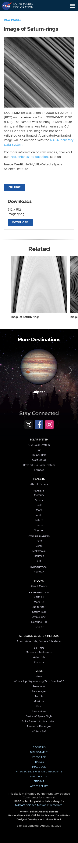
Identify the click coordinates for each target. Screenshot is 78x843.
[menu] (72, 6)
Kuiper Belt (39, 455)
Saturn (39, 520)
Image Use (39, 767)
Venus (39, 500)
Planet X (39, 571)
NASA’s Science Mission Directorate (38, 805)
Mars (39, 510)
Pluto (39, 541)
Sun (39, 450)
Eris (39, 561)
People (39, 696)
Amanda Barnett (48, 812)
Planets (38, 479)
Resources (39, 686)
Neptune (39, 530)
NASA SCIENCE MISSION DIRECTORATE (39, 772)
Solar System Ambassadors (39, 721)
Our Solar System (39, 445)
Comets (39, 662)
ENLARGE (14, 187)
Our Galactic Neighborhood (21, 14)
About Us (39, 747)
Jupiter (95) (39, 607)
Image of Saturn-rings (25, 317)
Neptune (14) (39, 622)
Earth (39, 505)
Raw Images (12, 20)
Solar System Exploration (21, 5)
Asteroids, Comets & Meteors (39, 636)
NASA (5, 5)
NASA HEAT (39, 731)
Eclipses (39, 470)
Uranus (39, 525)
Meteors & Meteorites (39, 652)
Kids (39, 706)
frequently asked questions (29, 156)
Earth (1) (39, 597)
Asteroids (39, 657)
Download (20, 222)
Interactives (39, 711)
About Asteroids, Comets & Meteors (39, 641)
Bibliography (39, 752)
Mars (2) (39, 602)
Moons (39, 581)
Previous (8, 370)
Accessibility (39, 786)
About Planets (39, 484)
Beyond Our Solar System (39, 465)
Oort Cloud (39, 460)
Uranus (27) (39, 617)
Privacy (39, 762)
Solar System (39, 439)
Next (70, 370)
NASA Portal (39, 776)
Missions (39, 701)
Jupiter (39, 392)
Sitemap (39, 781)
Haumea (39, 556)
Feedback (39, 757)
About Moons (39, 586)
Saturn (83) (39, 612)
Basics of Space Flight (39, 716)
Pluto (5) (39, 627)
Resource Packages (39, 726)
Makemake (39, 551)
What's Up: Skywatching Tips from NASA (39, 681)
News (39, 676)
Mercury (39, 495)
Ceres (39, 546)
